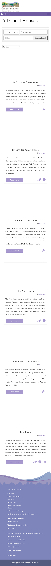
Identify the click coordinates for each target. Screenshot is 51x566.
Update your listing (13, 496)
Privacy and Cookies (14, 505)
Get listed (10, 494)
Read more (14, 109)
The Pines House (25, 291)
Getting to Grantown (14, 551)
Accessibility (11, 555)
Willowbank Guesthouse (25, 82)
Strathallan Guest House (25, 149)
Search (40, 38)
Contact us (10, 499)
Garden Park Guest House (25, 361)
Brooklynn (25, 432)
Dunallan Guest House (25, 220)
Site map (10, 508)
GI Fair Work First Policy (15, 511)
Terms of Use (11, 502)
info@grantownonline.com (16, 543)
